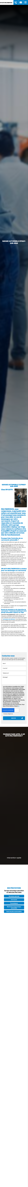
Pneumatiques (14, 903)
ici (18, 706)
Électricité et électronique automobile (14, 907)
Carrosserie (14, 899)
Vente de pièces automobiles (14, 911)
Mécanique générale (14, 896)
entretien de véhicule (9, 619)
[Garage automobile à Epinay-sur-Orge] (20, 498)
